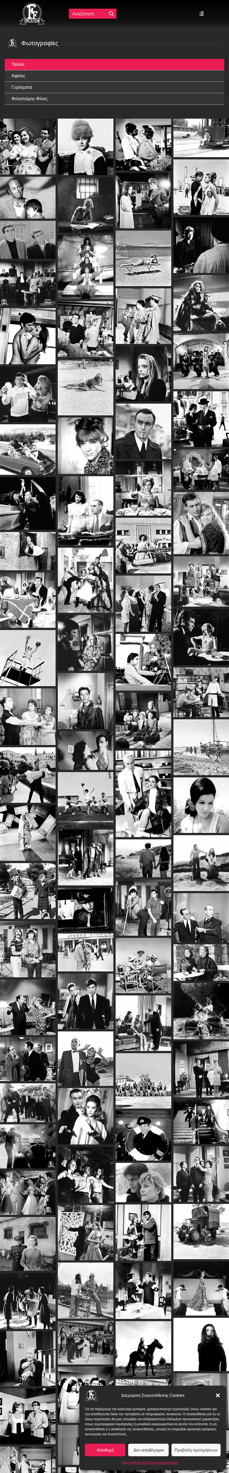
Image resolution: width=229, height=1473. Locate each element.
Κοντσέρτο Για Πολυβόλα (143, 195)
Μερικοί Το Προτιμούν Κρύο (143, 253)
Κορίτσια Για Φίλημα (143, 540)
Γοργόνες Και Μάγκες (143, 139)
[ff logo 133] (32, 5)
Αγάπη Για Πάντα (86, 638)
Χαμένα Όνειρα (27, 141)
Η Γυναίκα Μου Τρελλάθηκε (28, 1002)
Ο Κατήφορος (85, 696)
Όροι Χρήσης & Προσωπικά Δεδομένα (150, 1463)
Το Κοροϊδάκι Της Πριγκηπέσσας (201, 687)
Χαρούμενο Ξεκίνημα (201, 132)
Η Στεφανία (28, 1238)
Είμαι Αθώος (28, 278)
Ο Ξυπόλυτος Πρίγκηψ (201, 800)
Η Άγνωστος (201, 957)
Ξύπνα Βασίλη (143, 598)
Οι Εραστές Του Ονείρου (85, 1227)
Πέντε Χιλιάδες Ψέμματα (28, 234)
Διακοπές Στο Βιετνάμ (143, 1227)
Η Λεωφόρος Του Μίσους (201, 1116)
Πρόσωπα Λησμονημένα (85, 745)
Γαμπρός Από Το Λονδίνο (143, 1018)
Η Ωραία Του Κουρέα (86, 575)
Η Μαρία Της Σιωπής (201, 857)
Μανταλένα (143, 715)
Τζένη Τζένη (27, 770)
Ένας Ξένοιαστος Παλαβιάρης (28, 653)
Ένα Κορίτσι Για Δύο (201, 414)
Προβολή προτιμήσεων (196, 1450)
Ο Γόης (28, 1469)
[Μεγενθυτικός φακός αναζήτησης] (111, 13)
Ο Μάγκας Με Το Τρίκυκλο (143, 902)
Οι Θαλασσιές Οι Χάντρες (201, 356)
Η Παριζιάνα (201, 182)
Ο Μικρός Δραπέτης (143, 853)
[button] (218, 1395)
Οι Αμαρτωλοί (28, 331)
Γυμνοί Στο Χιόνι (143, 1177)
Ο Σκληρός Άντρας (143, 311)
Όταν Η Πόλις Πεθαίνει (201, 298)
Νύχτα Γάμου (28, 444)
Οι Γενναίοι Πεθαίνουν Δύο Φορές (86, 852)
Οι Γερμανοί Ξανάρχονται (28, 1097)
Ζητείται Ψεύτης (27, 1353)
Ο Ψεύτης (28, 498)
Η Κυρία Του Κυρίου (201, 912)
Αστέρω (201, 518)
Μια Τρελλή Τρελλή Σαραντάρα (201, 1168)
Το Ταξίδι (85, 1169)
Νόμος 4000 (86, 382)
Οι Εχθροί (201, 240)
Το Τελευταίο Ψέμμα (28, 1187)
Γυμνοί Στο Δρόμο (85, 1111)
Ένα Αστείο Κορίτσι (144, 657)
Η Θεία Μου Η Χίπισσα (85, 262)
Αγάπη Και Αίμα (143, 1343)
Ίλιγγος (85, 200)
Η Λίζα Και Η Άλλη (143, 483)
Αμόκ (201, 742)
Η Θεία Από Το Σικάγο (85, 947)
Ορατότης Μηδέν (201, 1064)
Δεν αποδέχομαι (148, 1450)
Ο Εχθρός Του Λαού (27, 1054)
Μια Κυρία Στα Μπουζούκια (85, 794)
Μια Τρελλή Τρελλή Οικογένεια (144, 1286)
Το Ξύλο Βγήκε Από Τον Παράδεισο (85, 1053)
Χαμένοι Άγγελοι (86, 904)
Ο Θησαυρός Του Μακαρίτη (28, 546)
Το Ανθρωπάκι (28, 595)
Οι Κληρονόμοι (85, 141)
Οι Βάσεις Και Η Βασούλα (143, 368)
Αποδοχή (105, 1450)
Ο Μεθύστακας (86, 505)
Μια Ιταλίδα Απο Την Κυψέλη (86, 440)
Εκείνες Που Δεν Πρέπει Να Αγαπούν (201, 464)
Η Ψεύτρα (86, 324)
